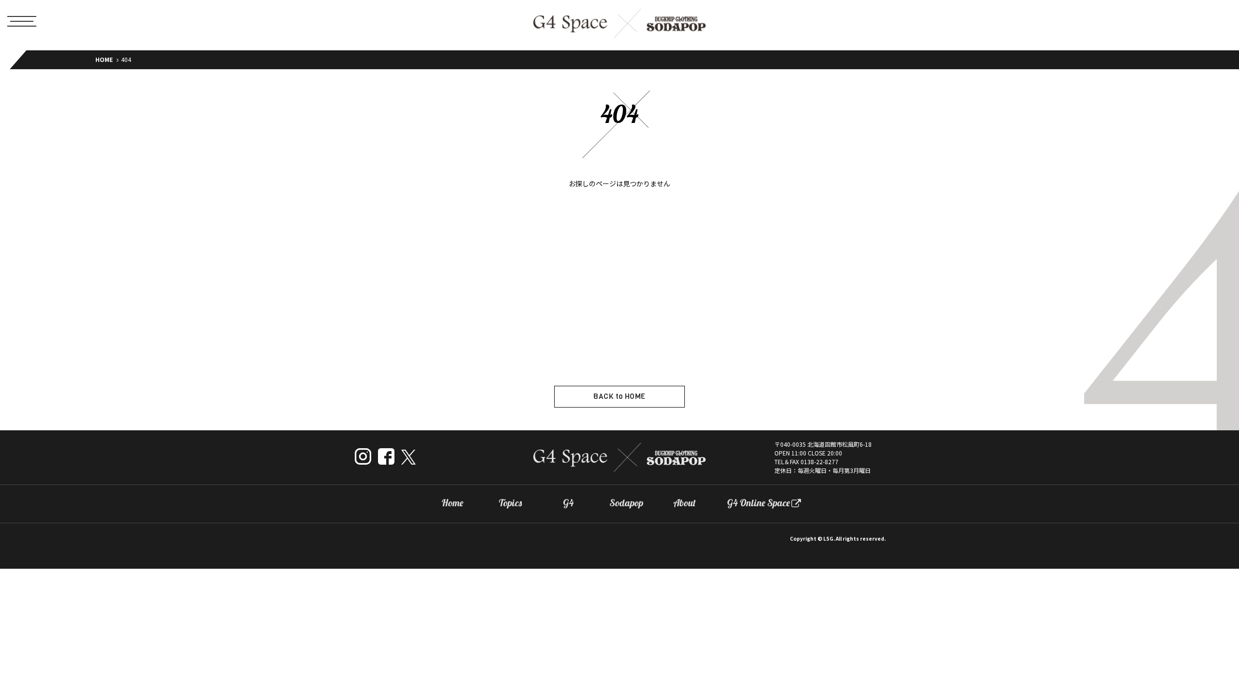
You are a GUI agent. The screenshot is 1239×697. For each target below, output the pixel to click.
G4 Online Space (758, 503)
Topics (510, 503)
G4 (568, 503)
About (684, 503)
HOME (104, 59)
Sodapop (626, 503)
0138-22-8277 (819, 461)
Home (452, 503)
